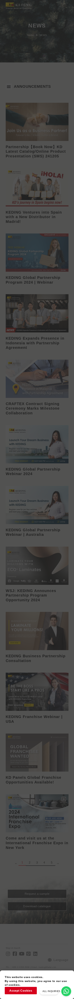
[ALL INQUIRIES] (66, 991)
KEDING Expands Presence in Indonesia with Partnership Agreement (35, 343)
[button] (65, 6)
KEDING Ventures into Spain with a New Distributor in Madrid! (34, 217)
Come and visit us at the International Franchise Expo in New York (37, 843)
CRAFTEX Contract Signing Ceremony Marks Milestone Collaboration (33, 408)
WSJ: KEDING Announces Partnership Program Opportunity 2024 (31, 595)
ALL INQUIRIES (51, 991)
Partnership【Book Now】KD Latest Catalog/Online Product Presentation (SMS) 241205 (36, 151)
